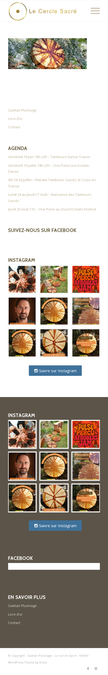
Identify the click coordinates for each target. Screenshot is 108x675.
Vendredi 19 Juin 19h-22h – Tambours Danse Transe (49, 156)
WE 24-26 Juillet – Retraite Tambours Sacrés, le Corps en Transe (52, 182)
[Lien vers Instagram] (96, 668)
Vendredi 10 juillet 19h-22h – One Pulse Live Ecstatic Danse (48, 168)
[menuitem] (92, 10)
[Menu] (92, 10)
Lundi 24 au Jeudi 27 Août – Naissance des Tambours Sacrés (49, 197)
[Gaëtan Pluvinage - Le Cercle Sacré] (45, 10)
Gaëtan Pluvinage (22, 110)
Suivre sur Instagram (57, 370)
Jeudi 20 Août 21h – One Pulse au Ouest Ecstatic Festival (52, 209)
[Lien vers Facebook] (88, 668)
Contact (14, 127)
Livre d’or (15, 118)
